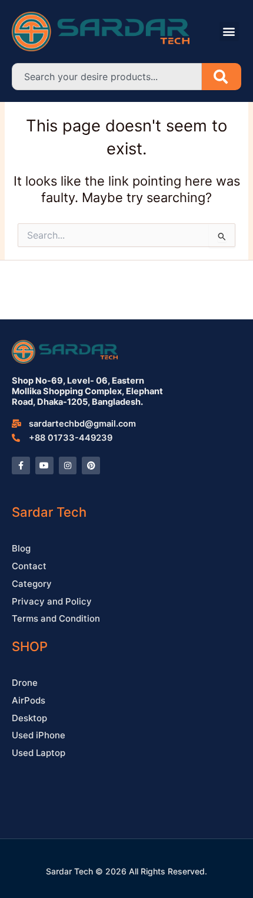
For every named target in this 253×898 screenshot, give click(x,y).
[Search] (221, 76)
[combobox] (107, 76)
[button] (229, 31)
